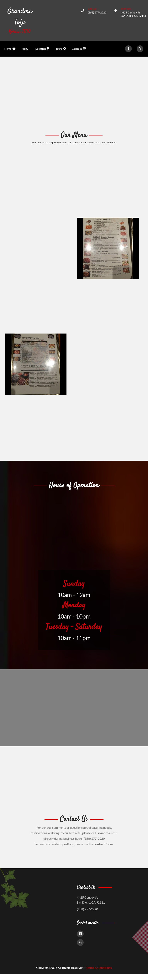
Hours (58, 48)
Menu (25, 48)
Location (40, 48)
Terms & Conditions (99, 967)
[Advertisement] (74, 93)
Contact (77, 48)
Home (8, 48)
